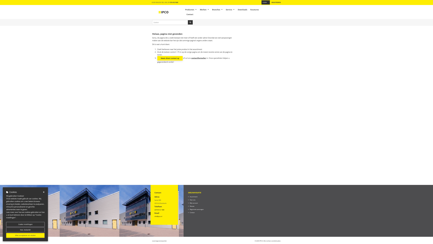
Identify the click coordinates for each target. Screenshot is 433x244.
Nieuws (192, 206)
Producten (189, 9)
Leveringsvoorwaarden (159, 241)
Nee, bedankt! (25, 230)
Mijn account (194, 203)
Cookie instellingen (25, 224)
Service (229, 9)
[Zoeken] (190, 22)
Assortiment (193, 197)
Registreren (276, 2)
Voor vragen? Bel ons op (165, 2)
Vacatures (254, 9)
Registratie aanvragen (197, 209)
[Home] (163, 12)
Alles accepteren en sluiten (25, 235)
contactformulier (198, 58)
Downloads (242, 9)
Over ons (192, 200)
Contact (190, 14)
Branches (216, 9)
